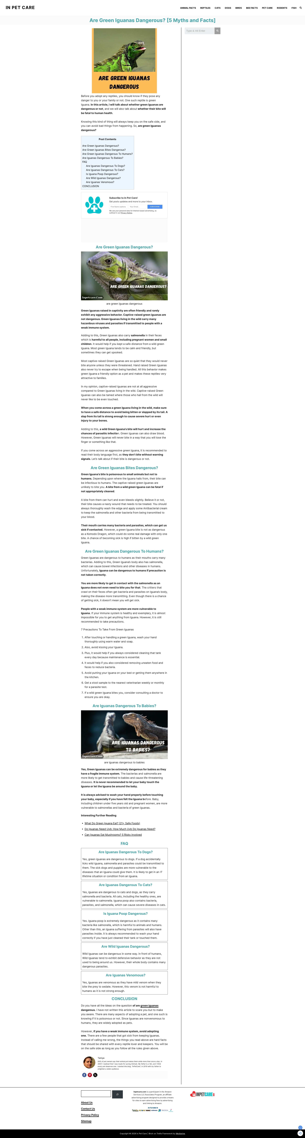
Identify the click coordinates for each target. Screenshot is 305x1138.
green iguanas (149, 1005)
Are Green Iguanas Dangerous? (100, 145)
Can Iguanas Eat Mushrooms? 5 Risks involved (113, 834)
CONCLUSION (90, 186)
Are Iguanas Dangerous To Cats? (105, 169)
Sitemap (86, 1121)
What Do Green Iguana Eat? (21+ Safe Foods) (112, 823)
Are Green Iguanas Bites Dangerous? (104, 149)
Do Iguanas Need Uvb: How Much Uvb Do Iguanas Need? (120, 829)
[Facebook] (84, 1075)
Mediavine (180, 1134)
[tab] (124, 864)
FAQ (84, 161)
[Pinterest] (90, 1075)
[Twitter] (95, 1075)
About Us (87, 1102)
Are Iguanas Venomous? (100, 182)
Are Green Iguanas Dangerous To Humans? (107, 153)
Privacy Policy (90, 1114)
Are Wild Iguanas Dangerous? (103, 178)
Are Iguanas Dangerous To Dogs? (105, 165)
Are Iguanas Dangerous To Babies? (102, 157)
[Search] (117, 1094)
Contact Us (88, 1108)
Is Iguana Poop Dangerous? (102, 173)
